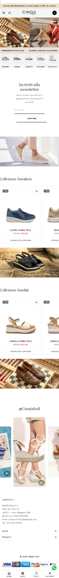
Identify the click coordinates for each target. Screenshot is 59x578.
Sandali (17, 67)
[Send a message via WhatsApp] (54, 567)
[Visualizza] (37, 191)
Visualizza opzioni (20, 240)
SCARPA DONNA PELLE (20, 230)
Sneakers (5, 67)
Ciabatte (28, 67)
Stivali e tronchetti (52, 67)
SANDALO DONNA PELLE (20, 341)
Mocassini (41, 67)
